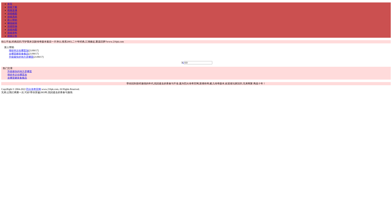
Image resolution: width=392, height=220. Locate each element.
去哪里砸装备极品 (18, 53)
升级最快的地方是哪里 (21, 57)
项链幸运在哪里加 (18, 50)
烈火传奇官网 (33, 89)
